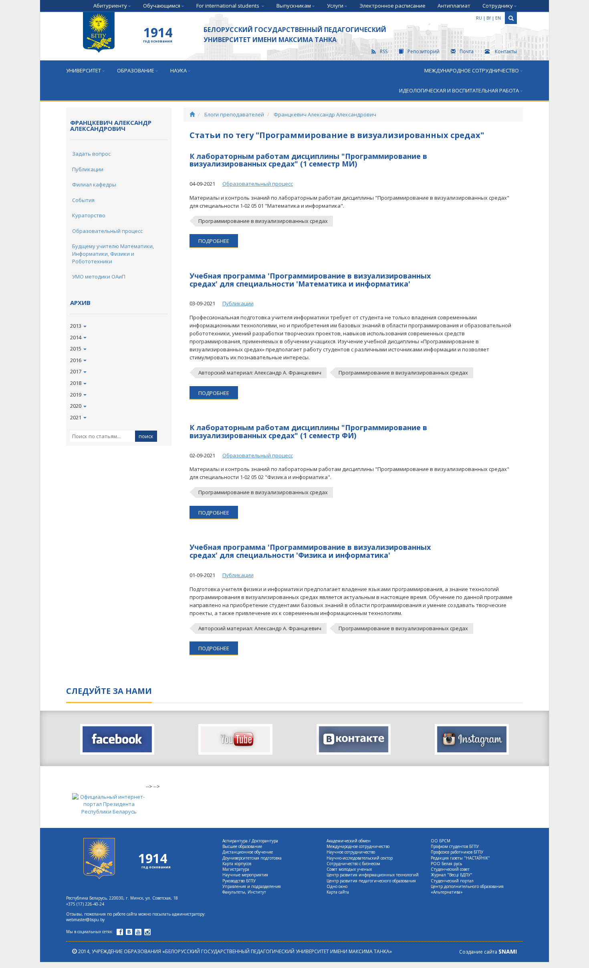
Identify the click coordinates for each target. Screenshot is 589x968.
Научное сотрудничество (351, 852)
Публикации (87, 169)
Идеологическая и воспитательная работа (459, 90)
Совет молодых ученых (349, 869)
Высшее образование (242, 846)
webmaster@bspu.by (85, 919)
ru (479, 18)
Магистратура (235, 869)
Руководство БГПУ (239, 881)
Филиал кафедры (94, 184)
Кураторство (88, 215)
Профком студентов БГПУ (455, 846)
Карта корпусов (236, 863)
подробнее (213, 241)
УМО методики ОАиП (98, 276)
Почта (467, 51)
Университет (83, 70)
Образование (135, 70)
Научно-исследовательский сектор (360, 858)
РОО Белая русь (446, 863)
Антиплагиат (454, 5)
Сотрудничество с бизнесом (353, 863)
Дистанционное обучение (247, 852)
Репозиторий (423, 51)
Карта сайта (338, 892)
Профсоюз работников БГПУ (457, 852)
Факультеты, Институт (244, 892)
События (83, 200)
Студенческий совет (450, 869)
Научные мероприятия (245, 875)
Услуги (335, 5)
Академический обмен (349, 841)
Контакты (505, 51)
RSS (383, 51)
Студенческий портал (452, 881)
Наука (178, 70)
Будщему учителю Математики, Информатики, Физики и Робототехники (113, 254)
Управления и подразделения (251, 886)
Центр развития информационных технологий (373, 875)
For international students (228, 5)
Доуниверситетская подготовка (252, 858)
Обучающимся (161, 5)
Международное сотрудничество (471, 70)
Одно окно (337, 886)
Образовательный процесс (107, 230)
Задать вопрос (91, 153)
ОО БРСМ (440, 841)
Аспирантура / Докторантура (250, 841)
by (488, 18)
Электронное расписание (392, 5)
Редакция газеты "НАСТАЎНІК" (460, 858)
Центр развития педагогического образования (371, 881)
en (498, 18)
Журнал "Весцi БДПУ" (451, 875)
